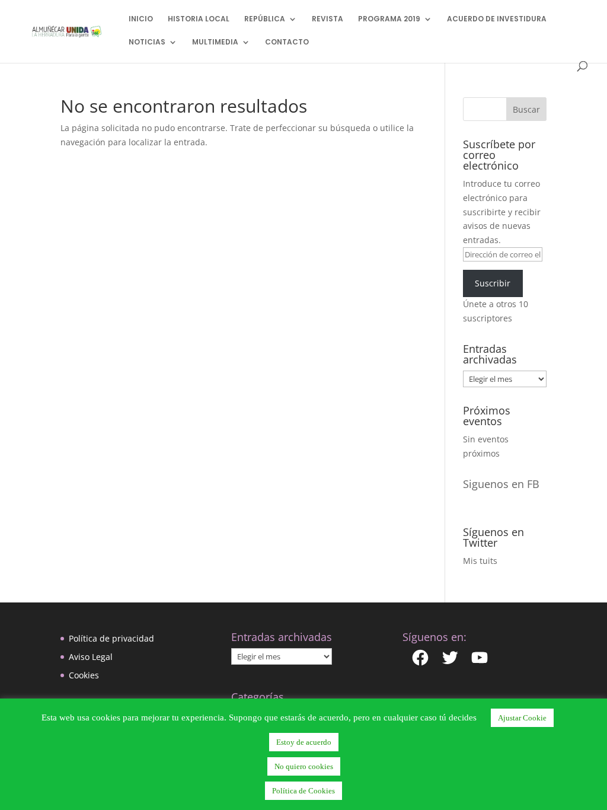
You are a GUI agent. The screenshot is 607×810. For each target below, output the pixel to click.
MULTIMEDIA (215, 42)
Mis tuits (480, 560)
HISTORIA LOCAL (198, 19)
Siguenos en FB (501, 484)
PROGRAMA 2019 (389, 19)
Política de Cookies (303, 790)
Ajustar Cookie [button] (522, 717)
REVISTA (327, 19)
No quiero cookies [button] (303, 766)
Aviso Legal (91, 656)
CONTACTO (287, 42)
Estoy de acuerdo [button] (303, 742)
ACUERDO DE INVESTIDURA (497, 19)
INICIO (141, 19)
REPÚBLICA (264, 19)
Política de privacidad (111, 638)
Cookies (84, 675)
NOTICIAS (147, 42)
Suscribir (492, 283)
